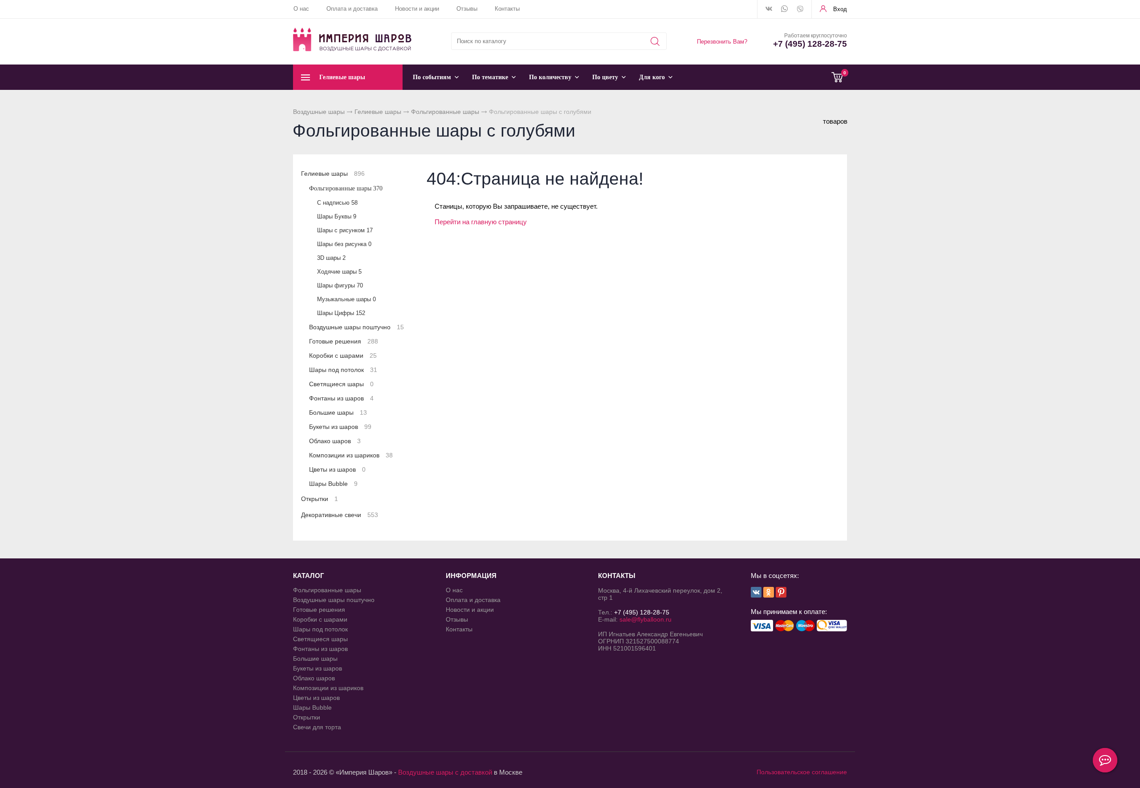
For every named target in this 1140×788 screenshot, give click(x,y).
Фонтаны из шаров (341, 398)
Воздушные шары (319, 111)
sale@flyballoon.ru (645, 619)
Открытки (319, 498)
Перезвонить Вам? (722, 41)
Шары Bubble (333, 483)
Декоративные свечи (339, 514)
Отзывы (466, 8)
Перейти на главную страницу (481, 222)
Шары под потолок (343, 369)
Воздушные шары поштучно (356, 327)
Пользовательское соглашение (802, 772)
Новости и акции (417, 8)
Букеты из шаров (340, 426)
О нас (301, 8)
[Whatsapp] (784, 9)
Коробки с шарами (343, 355)
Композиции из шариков (351, 455)
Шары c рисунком (345, 230)
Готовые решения (343, 341)
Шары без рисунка (344, 244)
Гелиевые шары (377, 111)
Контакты (507, 8)
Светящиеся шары (341, 384)
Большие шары (338, 412)
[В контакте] (769, 9)
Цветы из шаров (337, 469)
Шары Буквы (336, 216)
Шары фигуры (340, 285)
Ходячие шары (339, 271)
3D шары (331, 258)
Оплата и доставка (352, 8)
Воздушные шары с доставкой (445, 772)
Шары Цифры (341, 313)
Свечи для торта (317, 727)
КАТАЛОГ (308, 575)
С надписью (337, 202)
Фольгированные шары (445, 111)
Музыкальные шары (346, 299)
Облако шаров (335, 441)
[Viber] (800, 10)
